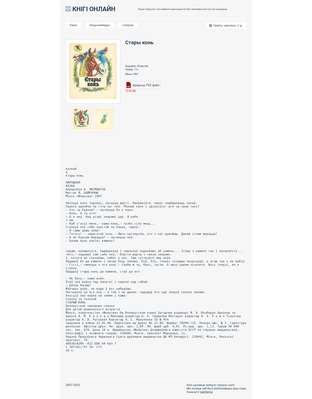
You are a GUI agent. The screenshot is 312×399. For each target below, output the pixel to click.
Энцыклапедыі (99, 25)
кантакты (206, 392)
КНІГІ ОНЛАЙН (93, 9)
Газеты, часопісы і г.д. (227, 25)
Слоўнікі (128, 25)
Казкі (73, 25)
